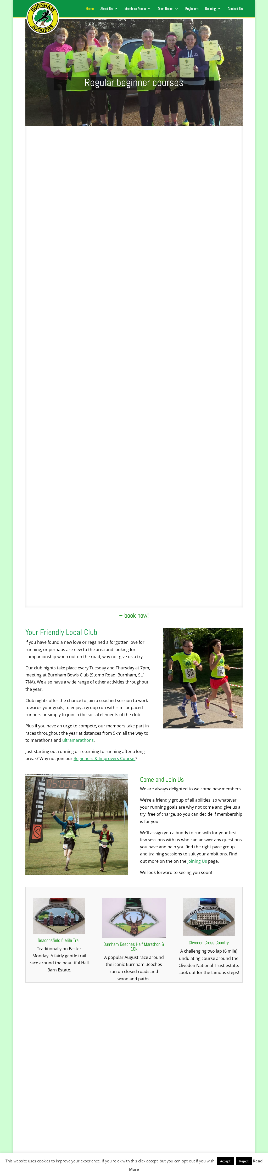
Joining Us (197, 861)
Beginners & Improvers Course (104, 758)
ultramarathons (78, 740)
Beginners (191, 9)
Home (90, 9)
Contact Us (235, 9)
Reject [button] (244, 1161)
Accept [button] (225, 1161)
